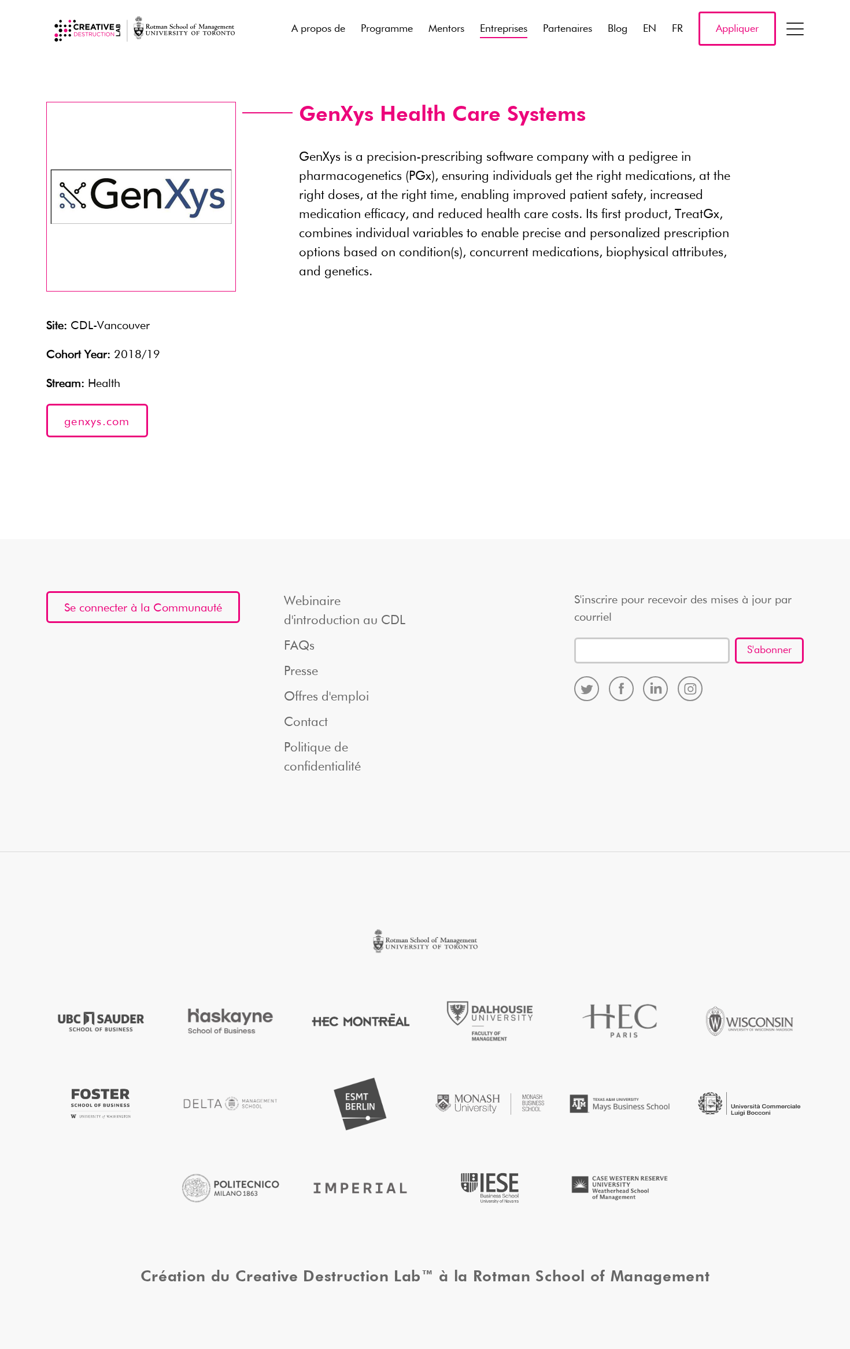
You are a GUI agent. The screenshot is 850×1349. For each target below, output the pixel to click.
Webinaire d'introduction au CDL (344, 611)
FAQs (299, 646)
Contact (306, 722)
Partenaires (567, 29)
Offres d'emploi (326, 697)
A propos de (318, 29)
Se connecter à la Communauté (143, 608)
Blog (617, 29)
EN (649, 29)
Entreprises (503, 29)
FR (677, 29)
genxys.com (97, 421)
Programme (387, 29)
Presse (301, 671)
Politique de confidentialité (322, 757)
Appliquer (737, 29)
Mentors (446, 29)
